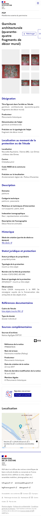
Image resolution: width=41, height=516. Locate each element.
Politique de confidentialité (21, 506)
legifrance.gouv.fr (8, 487)
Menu (38, 3)
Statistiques (24, 498)
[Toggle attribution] (37, 441)
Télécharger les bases (10, 498)
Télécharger (30, 34)
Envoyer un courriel (22, 395)
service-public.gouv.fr (23, 483)
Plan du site (12, 502)
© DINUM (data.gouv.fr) (19, 441)
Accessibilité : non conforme (11, 494)
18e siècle (6, 242)
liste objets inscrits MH (11, 311)
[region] (20, 430)
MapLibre (6, 441)
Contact (25, 494)
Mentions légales (7, 506)
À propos (35, 494)
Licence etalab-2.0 (26, 511)
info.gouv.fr (6, 483)
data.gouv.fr (23, 487)
